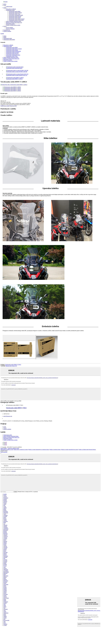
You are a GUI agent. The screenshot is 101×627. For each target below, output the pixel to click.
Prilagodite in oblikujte (11, 9)
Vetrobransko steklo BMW (14, 11)
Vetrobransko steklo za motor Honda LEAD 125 (16, 75)
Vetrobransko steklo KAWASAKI (16, 20)
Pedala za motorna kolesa (55, 449)
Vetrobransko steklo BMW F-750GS (13, 364)
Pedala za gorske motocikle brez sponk (69, 449)
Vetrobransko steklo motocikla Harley (14, 68)
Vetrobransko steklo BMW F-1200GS (14, 78)
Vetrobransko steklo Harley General (16, 18)
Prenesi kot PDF (13, 105)
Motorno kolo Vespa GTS (11, 365)
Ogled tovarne (9, 6)
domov (4, 4)
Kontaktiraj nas (6, 30)
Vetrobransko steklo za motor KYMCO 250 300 (16, 71)
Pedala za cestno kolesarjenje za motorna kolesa (38, 449)
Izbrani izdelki (4, 448)
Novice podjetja (9, 27)
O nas (4, 5)
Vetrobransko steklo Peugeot (15, 16)
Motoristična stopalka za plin (7, 449)
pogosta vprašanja (7, 31)
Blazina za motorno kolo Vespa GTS (14, 22)
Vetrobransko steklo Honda (15, 17)
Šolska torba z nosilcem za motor (21, 449)
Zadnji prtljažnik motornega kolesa (13, 21)
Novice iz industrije (10, 28)
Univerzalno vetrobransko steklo (16, 15)
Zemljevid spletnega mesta (13, 448)
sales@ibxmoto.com (7, 416)
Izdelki (4, 7)
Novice (4, 26)
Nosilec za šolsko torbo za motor (13, 25)
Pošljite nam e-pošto (5, 105)
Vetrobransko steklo (10, 10)
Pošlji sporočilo (4, 452)
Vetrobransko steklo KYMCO (15, 12)
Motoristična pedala (10, 23)
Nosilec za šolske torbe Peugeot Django (87, 449)
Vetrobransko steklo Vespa (14, 13)
